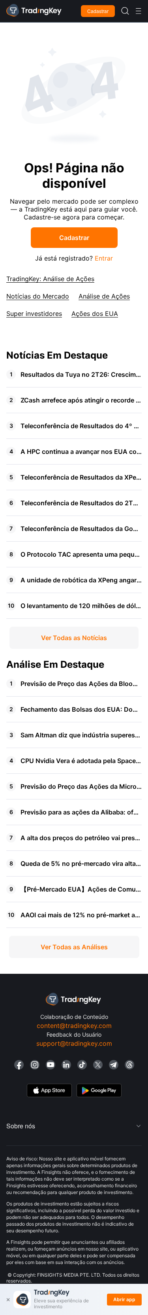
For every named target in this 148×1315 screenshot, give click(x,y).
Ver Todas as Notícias (74, 638)
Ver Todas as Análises (74, 947)
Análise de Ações (104, 296)
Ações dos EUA (94, 313)
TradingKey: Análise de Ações (50, 279)
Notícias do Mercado (37, 296)
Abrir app (124, 1299)
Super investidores (34, 313)
